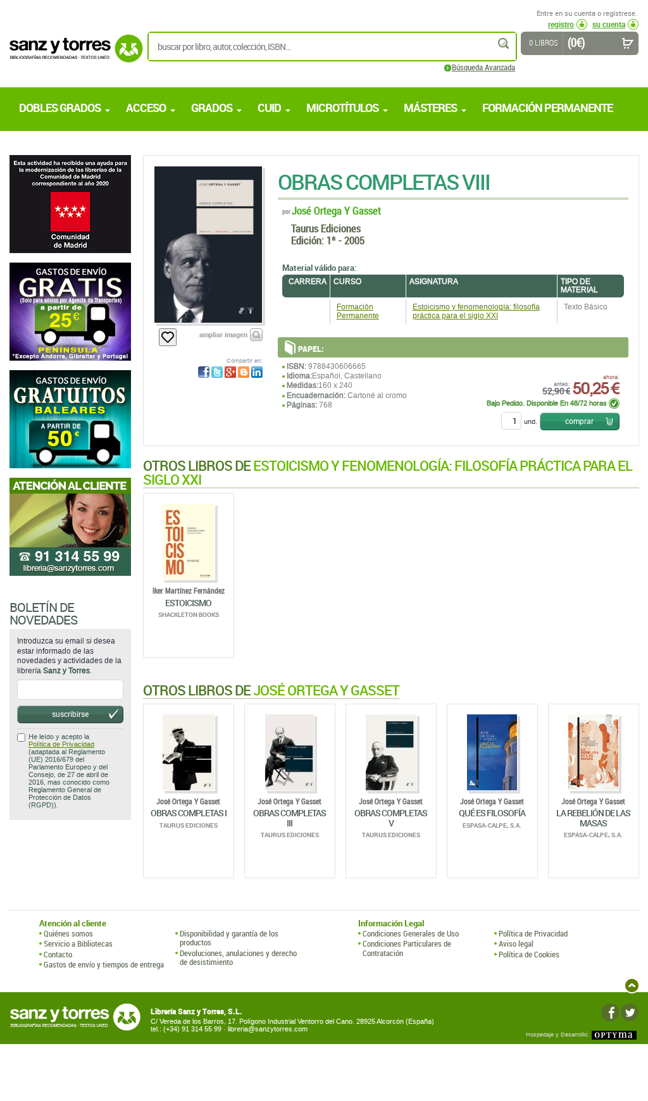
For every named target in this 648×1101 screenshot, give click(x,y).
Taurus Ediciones (326, 228)
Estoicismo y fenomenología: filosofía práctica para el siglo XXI (476, 311)
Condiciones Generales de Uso (411, 933)
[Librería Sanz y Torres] (72, 55)
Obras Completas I (189, 813)
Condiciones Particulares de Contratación (407, 948)
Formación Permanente (358, 311)
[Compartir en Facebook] (203, 372)
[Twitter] (630, 1012)
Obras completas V (390, 817)
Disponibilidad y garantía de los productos (229, 938)
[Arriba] (632, 985)
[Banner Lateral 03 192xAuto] (70, 527)
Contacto (58, 954)
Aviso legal (516, 943)
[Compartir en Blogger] (243, 372)
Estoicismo (188, 603)
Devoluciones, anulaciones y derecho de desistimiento (238, 958)
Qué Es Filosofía (492, 813)
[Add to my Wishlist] (168, 337)
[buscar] (504, 43)
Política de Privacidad (61, 744)
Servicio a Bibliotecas (78, 943)
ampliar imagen (223, 334)
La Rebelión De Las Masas (593, 817)
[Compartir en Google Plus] (230, 372)
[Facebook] (610, 1012)
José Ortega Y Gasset (336, 210)
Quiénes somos (68, 933)
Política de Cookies (529, 954)
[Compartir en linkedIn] (257, 372)
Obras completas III (289, 817)
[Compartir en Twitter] (217, 372)
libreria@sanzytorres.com (268, 1029)
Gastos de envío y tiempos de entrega (104, 964)
